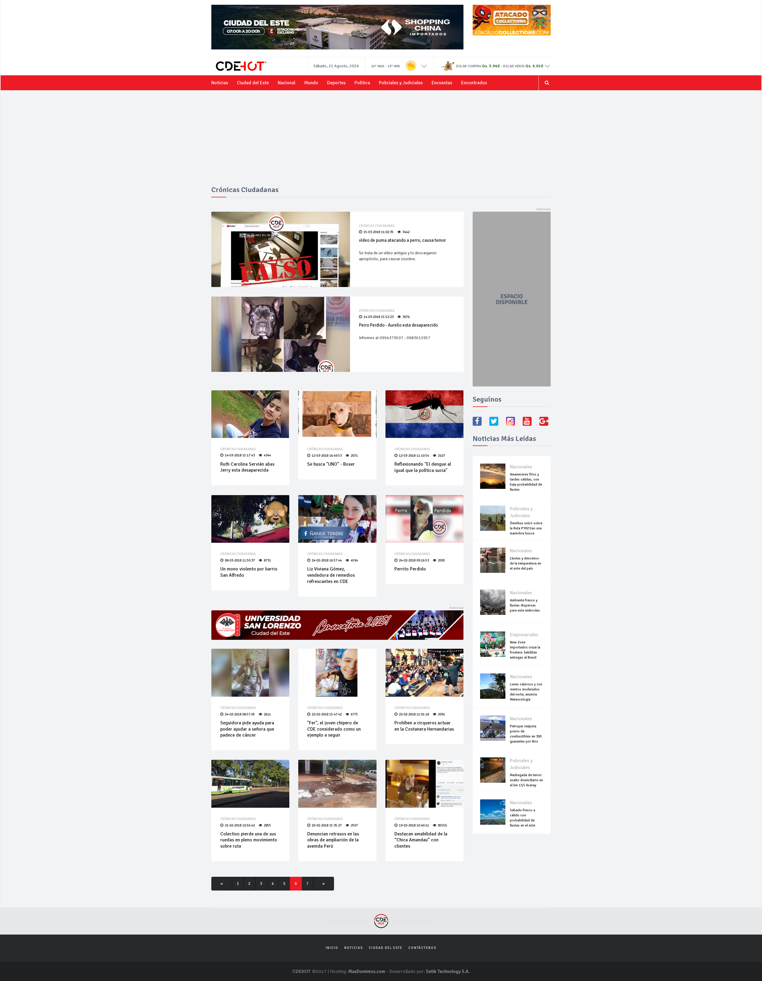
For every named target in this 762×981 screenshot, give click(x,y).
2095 (441, 560)
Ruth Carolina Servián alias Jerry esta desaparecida (247, 467)
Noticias (219, 83)
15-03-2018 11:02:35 (378, 232)
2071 (354, 455)
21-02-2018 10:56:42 (240, 825)
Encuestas (442, 83)
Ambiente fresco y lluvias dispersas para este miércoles (525, 605)
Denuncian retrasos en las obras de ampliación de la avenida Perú (333, 840)
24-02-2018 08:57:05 (240, 714)
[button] (424, 65)
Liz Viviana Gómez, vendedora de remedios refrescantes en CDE (331, 575)
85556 (442, 825)
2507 (354, 825)
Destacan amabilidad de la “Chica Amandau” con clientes (420, 840)
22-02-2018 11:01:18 (414, 714)
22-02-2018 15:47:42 (327, 714)
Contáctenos (422, 948)
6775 (354, 714)
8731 (267, 560)
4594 (354, 560)
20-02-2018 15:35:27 (327, 825)
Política (362, 83)
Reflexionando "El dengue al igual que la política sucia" (422, 467)
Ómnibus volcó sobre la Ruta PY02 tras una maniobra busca (526, 528)
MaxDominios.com (366, 971)
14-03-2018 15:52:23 (378, 317)
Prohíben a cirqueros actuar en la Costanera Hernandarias (424, 726)
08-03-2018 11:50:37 (240, 560)
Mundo (311, 83)
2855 (267, 825)
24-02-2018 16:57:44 (327, 560)
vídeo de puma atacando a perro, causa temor (402, 240)
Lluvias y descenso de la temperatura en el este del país (525, 563)
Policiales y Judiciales (401, 83)
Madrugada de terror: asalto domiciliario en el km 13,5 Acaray (526, 780)
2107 (441, 455)
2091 (441, 714)
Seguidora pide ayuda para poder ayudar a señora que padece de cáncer (247, 729)
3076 (406, 317)
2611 (267, 714)
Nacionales (521, 467)
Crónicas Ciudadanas (376, 226)
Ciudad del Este (253, 83)
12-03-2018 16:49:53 (327, 455)
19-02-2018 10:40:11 (414, 825)
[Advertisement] (381, 141)
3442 (406, 232)
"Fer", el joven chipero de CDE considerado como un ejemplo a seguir (334, 729)
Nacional (286, 83)
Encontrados (474, 83)
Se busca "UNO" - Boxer (331, 464)
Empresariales (524, 635)
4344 (267, 455)
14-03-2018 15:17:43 (240, 455)
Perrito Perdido (410, 569)
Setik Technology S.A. (448, 971)
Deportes (336, 83)
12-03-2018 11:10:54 (414, 455)
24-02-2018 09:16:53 (414, 560)
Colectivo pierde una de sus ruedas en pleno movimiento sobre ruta (248, 840)
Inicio (332, 948)
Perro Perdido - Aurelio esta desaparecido (398, 325)
